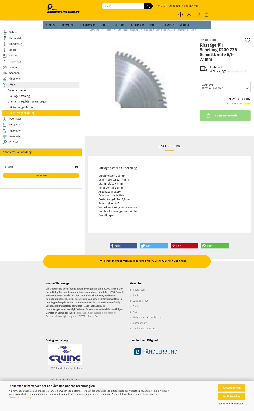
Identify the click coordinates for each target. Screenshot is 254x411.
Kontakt (137, 295)
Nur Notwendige (231, 396)
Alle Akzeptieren (232, 387)
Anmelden (41, 175)
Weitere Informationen (231, 403)
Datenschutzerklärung (20, 397)
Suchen (137, 306)
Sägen (12, 84)
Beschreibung (169, 146)
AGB (135, 311)
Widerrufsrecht (141, 300)
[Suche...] (148, 6)
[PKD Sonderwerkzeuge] (65, 8)
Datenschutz (140, 323)
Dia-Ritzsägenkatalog (21, 113)
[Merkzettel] (198, 15)
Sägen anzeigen (17, 90)
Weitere (185, 25)
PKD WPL (14, 142)
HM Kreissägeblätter (20, 107)
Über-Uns (15, 78)
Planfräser (15, 118)
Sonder (153, 25)
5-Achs (50, 25)
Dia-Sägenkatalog (19, 96)
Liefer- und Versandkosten (147, 317)
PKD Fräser (137, 25)
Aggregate (14, 130)
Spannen (169, 25)
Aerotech (14, 136)
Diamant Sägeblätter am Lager (27, 101)
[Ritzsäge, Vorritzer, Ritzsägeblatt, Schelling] (141, 77)
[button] (189, 15)
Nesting (119, 25)
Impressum (139, 289)
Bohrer (104, 25)
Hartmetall (67, 25)
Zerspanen (14, 124)
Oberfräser (87, 25)
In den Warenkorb (225, 115)
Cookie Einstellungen (144, 328)
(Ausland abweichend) (236, 71)
